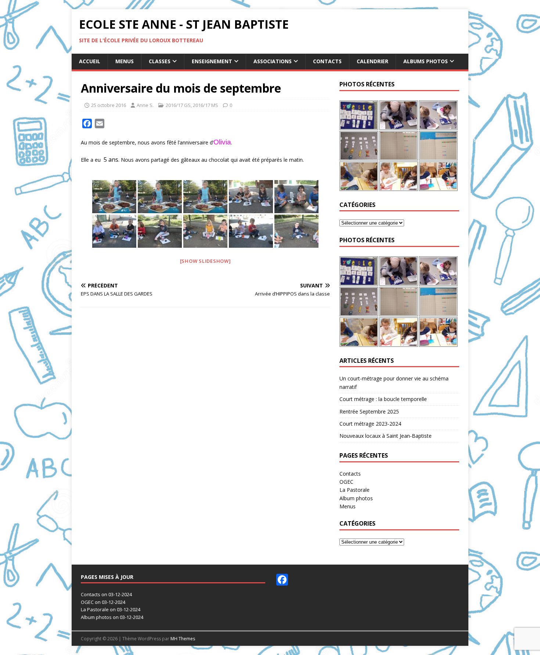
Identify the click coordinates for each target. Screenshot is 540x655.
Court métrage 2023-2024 (370, 423)
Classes (159, 61)
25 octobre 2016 (108, 105)
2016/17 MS (205, 105)
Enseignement (212, 61)
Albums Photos (425, 61)
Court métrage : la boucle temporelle (383, 398)
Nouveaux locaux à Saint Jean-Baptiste (385, 435)
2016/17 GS (178, 105)
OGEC (346, 481)
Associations (272, 61)
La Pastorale (354, 489)
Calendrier (372, 61)
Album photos (356, 498)
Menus (124, 61)
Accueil (89, 61)
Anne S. (145, 105)
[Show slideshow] (205, 261)
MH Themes (182, 639)
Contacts (327, 61)
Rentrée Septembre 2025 (369, 411)
